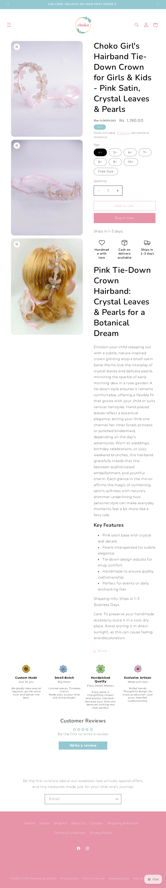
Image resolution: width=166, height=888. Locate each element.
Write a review (83, 745)
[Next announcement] (157, 4)
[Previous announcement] (8, 4)
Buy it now (124, 218)
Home (44, 823)
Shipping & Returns (122, 823)
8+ (100, 162)
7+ (145, 152)
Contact (96, 823)
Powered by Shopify (43, 878)
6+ (130, 152)
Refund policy (142, 878)
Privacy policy (70, 878)
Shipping (123, 132)
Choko (25, 878)
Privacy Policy (100, 833)
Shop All (60, 823)
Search (29, 823)
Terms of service (94, 878)
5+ (115, 152)
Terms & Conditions (69, 833)
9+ (115, 162)
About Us (78, 823)
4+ (100, 152)
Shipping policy (119, 878)
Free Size (106, 171)
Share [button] (102, 651)
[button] (9, 25)
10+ (131, 162)
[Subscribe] (116, 799)
